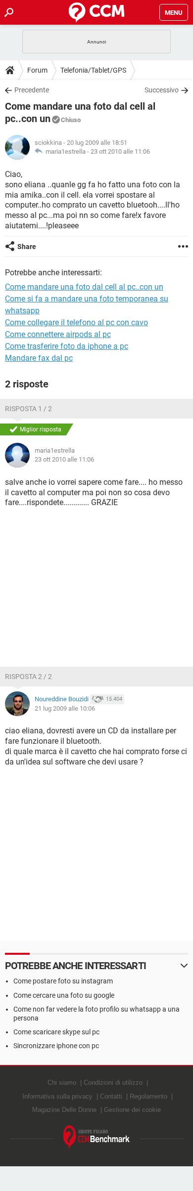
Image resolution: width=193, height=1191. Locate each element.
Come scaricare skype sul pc (56, 1032)
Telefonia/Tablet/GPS (93, 70)
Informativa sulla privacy (57, 1096)
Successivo (162, 90)
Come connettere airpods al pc (58, 334)
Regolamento (148, 1096)
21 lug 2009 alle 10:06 (65, 708)
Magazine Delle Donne (64, 1109)
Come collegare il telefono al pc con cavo (76, 322)
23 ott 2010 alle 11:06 (120, 151)
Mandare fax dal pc (39, 358)
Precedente (31, 90)
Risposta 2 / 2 (28, 677)
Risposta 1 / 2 (28, 409)
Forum (37, 70)
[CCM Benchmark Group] (96, 1137)
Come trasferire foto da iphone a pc (66, 346)
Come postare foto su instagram (63, 981)
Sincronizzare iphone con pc (56, 1046)
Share (26, 247)
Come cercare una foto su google (63, 995)
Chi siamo (62, 1082)
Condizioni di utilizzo (113, 1082)
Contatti (111, 1096)
